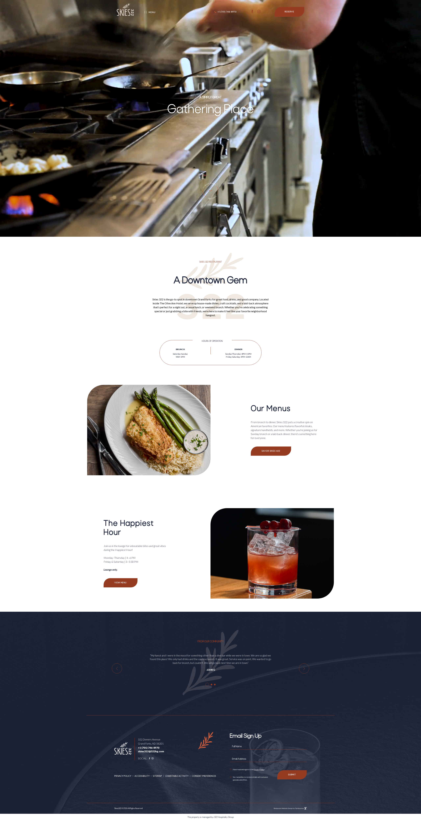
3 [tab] (215, 684)
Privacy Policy (122, 776)
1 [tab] (207, 684)
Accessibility (142, 776)
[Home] (125, 10)
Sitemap (157, 776)
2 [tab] (211, 684)
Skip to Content (210, 194)
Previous (117, 668)
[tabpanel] (210, 663)
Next (304, 668)
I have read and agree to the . (249, 770)
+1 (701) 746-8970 (227, 12)
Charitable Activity (176, 776)
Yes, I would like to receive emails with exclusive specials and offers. (250, 778)
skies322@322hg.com (151, 751)
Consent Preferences (204, 776)
